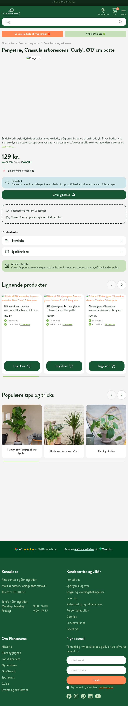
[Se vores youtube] (98, 697)
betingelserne (106, 687)
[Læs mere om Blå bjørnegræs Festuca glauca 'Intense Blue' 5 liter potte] (64, 298)
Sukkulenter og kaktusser (57, 43)
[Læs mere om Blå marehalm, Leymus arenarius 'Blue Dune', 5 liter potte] (22, 298)
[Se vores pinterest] (83, 697)
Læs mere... (8, 146)
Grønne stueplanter (29, 43)
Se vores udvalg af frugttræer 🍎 (32, 33)
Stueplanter (8, 43)
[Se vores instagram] (76, 697)
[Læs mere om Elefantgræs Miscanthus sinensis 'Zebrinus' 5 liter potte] (106, 298)
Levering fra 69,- (65, 2)
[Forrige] (111, 284)
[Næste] (121, 284)
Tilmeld (96, 680)
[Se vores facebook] (69, 697)
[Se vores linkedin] (90, 697)
